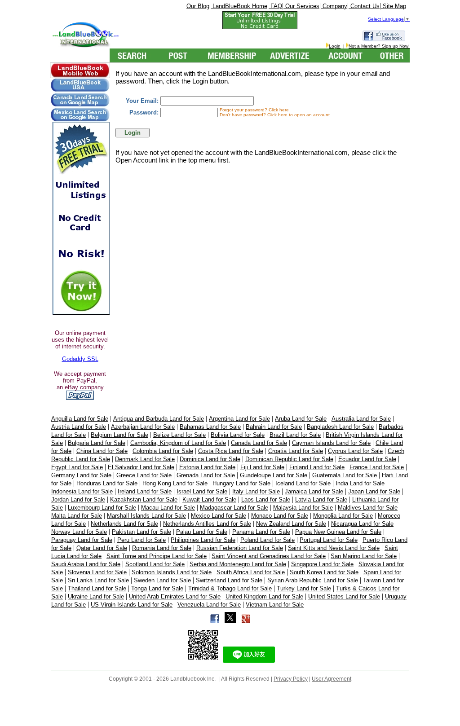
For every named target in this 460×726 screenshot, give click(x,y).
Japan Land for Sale (374, 491)
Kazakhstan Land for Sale (143, 499)
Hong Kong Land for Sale (175, 483)
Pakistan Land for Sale (141, 531)
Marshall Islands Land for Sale (146, 515)
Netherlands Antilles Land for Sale (207, 523)
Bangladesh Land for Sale (340, 426)
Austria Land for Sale (78, 426)
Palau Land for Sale (201, 531)
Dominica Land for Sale (210, 459)
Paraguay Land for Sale (81, 540)
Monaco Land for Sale (279, 515)
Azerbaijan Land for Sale (143, 426)
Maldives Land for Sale (368, 507)
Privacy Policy (291, 679)
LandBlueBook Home (239, 6)
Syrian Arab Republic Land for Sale (312, 580)
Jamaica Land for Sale (314, 491)
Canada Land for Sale (259, 443)
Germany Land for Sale (81, 475)
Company (334, 6)
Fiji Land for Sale (262, 467)
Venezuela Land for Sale (209, 604)
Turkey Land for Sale (304, 588)
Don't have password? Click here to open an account (275, 114)
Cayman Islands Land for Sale (331, 443)
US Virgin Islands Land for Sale (131, 604)
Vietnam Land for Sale (275, 604)
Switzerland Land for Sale (229, 580)
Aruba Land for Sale (301, 418)
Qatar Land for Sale (101, 548)
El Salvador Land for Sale (141, 467)
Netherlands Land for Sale (124, 523)
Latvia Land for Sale (321, 499)
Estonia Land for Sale (207, 467)
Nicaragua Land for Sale (362, 523)
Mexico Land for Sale (218, 515)
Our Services (301, 6)
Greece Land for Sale (144, 475)
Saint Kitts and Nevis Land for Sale (334, 548)
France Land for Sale (376, 467)
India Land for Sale (360, 483)
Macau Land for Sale (168, 507)
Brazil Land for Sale (295, 434)
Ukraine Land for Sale (96, 596)
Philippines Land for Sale (203, 540)
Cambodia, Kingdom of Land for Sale (178, 443)
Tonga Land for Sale (157, 588)
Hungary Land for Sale (241, 483)
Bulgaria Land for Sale (96, 443)
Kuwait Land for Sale (209, 499)
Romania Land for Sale (161, 548)
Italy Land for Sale (256, 491)
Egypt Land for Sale (77, 467)
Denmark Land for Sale (145, 459)
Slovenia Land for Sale (97, 572)
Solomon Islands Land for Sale (172, 572)
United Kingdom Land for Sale (264, 596)
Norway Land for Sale (79, 531)
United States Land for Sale (344, 596)
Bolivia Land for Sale (238, 434)
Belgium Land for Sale (119, 434)
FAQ (275, 6)
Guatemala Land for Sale (344, 475)
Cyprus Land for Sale (355, 451)
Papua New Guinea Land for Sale (338, 531)
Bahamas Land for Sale (210, 426)
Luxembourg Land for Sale (102, 507)
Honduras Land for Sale (106, 483)
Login (335, 46)
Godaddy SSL (80, 359)
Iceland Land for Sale (303, 483)
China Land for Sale (102, 451)
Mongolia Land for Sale (343, 515)
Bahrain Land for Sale (274, 426)
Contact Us (364, 6)
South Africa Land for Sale (251, 572)
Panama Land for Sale (261, 531)
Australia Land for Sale (361, 418)
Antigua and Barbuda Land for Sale (158, 418)
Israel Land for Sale (202, 491)
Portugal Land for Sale (329, 540)
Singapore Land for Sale (322, 564)
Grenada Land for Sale (206, 475)
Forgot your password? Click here (254, 109)
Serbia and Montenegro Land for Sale (238, 564)
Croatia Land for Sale (295, 451)
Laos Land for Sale (265, 499)
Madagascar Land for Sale (234, 507)
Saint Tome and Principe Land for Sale (156, 556)
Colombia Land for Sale (163, 451)
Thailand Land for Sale (97, 588)
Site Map (393, 6)
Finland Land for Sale (317, 467)
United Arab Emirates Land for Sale (175, 596)
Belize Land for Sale (179, 434)
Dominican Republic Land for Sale (289, 459)
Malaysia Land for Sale (303, 507)
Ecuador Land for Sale (367, 459)
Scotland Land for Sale (155, 564)
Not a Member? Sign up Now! (379, 46)
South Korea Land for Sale (324, 572)
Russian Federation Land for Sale (239, 548)
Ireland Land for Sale (145, 491)
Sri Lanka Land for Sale (98, 580)
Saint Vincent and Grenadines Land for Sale (269, 556)
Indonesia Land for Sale (82, 491)
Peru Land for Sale (141, 540)
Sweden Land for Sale (162, 580)
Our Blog (197, 6)
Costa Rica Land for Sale (230, 451)
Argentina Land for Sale (239, 418)
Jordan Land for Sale (78, 499)
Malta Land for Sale (76, 515)
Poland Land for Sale (267, 540)
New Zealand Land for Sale (291, 523)
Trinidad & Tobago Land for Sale (230, 588)
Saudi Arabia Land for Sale (85, 564)
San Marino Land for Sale (364, 556)
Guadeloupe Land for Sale (273, 475)
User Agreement (331, 679)
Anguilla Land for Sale (79, 418)
